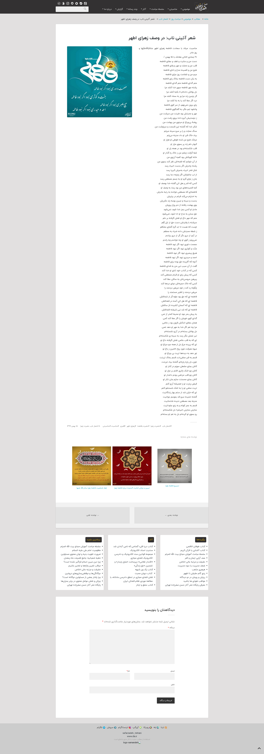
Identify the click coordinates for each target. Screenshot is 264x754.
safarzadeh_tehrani (132, 733)
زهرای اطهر (131, 426)
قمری (122, 426)
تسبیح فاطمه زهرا (172, 486)
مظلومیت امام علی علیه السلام (86, 550)
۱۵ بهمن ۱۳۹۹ (72, 426)
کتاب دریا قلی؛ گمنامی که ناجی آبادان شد (133, 546)
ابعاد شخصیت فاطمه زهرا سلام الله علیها (92, 488)
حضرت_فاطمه (142, 426)
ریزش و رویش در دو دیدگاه (192, 577)
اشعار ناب (94, 426)
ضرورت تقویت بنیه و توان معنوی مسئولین (81, 554)
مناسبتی (106, 426)
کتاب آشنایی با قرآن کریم (192, 550)
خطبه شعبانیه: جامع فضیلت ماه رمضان (82, 558)
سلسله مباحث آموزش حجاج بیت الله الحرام (185, 554)
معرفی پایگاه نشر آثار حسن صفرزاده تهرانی (185, 585)
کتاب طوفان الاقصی (195, 546)
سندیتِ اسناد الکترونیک (141, 550)
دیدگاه (171, 628)
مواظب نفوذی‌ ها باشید (194, 581)
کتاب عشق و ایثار (144, 585)
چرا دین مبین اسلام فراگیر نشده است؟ (82, 561)
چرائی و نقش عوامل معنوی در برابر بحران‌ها (81, 581)
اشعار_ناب (166, 426)
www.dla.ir (132, 736)
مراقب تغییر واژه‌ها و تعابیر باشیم (84, 565)
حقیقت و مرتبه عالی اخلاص (192, 561)
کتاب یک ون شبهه (144, 569)
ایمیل (172, 671)
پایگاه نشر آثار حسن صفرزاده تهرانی (84, 585)
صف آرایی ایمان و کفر (195, 558)
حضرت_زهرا (155, 426)
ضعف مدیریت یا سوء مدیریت (191, 565)
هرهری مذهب (198, 569)
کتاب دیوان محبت (144, 573)
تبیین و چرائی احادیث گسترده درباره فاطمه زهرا (132, 488)
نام (128, 671)
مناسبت (114, 426)
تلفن (173, 684)
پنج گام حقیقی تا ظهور (194, 573)
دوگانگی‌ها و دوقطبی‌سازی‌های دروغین (83, 573)
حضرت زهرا (84, 426)
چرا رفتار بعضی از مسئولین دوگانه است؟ (81, 577)
